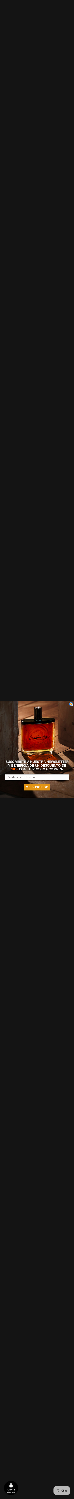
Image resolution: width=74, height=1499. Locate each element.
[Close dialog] (71, 704)
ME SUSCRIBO (37, 787)
